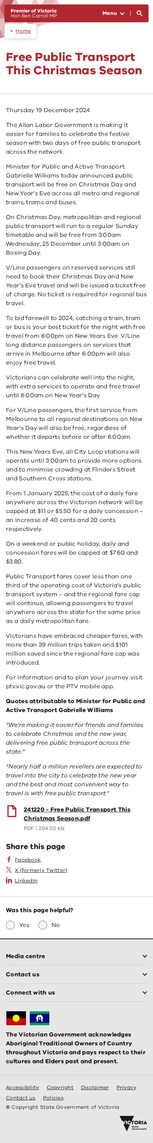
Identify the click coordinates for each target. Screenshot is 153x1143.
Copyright (60, 1087)
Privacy (127, 1087)
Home (23, 31)
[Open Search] (140, 13)
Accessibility (22, 1087)
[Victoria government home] (133, 1123)
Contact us (21, 1097)
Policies (53, 1097)
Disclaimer (95, 1087)
